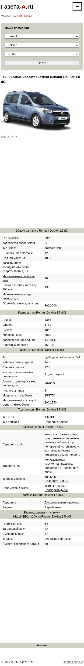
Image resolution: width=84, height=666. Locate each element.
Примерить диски (56, 490)
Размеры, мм (26, 312)
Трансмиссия (26, 409)
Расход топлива (34, 512)
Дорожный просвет (15, 345)
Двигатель (27, 350)
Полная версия (73, 662)
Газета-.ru (17, 6)
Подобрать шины (56, 481)
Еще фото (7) (9, 136)
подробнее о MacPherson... (62, 454)
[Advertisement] (42, 186)
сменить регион (22, 16)
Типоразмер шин (14, 479)
